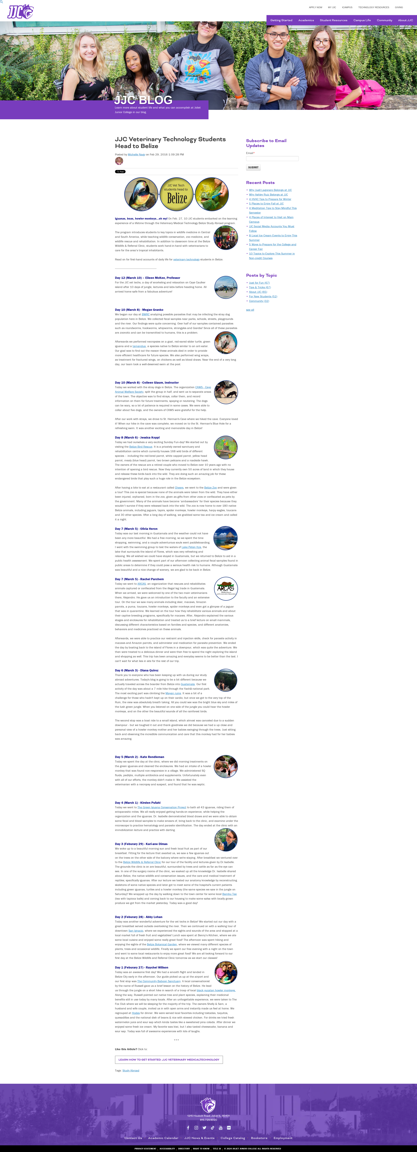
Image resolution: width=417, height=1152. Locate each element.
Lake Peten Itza (191, 547)
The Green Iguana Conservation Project (161, 807)
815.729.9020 (208, 1120)
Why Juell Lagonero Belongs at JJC (270, 190)
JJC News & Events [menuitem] (199, 1138)
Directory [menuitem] (184, 1148)
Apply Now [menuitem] (315, 7)
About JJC (258, 292)
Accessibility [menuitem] (167, 1148)
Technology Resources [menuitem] (373, 7)
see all (250, 310)
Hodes (136, 1013)
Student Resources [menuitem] (333, 20)
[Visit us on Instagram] (196, 1127)
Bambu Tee (229, 894)
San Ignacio (136, 930)
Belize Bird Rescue (140, 446)
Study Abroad (130, 1070)
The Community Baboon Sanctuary (158, 981)
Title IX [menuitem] (217, 1148)
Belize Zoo (210, 487)
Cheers (179, 487)
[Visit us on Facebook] (188, 1127)
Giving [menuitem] (399, 7)
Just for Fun (259, 283)
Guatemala (188, 684)
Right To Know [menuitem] (201, 1148)
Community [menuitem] (384, 20)
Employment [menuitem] (283, 1138)
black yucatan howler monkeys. (216, 990)
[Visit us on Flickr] (228, 1127)
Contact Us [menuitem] (133, 1138)
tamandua (139, 346)
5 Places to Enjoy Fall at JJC (266, 203)
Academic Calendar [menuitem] (163, 1138)
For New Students (263, 296)
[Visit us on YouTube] (220, 1127)
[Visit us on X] (204, 1127)
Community (259, 301)
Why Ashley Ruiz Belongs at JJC (268, 194)
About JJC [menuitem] (405, 20)
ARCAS (141, 584)
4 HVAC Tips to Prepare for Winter (270, 199)
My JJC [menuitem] (332, 7)
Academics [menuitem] (306, 20)
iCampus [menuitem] (347, 7)
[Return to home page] (208, 1105)
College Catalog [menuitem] (233, 1138)
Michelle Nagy (136, 154)
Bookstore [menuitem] (259, 1138)
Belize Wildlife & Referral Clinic (142, 862)
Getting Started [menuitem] (281, 20)
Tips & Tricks (260, 287)
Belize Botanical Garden (162, 944)
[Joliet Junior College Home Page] (21, 12)
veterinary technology (186, 259)
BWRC (146, 314)
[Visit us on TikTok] (212, 1127)
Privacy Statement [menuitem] (145, 1148)
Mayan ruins (173, 693)
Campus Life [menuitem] (362, 20)
